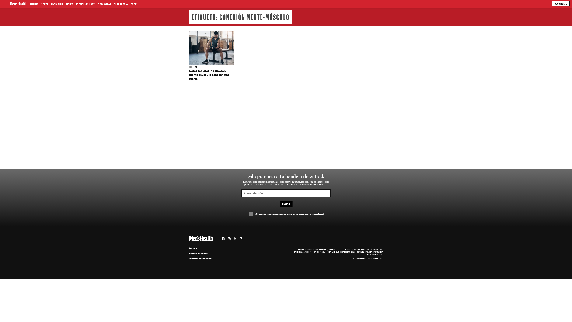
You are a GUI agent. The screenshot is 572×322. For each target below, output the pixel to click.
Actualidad (104, 4)
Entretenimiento (85, 4)
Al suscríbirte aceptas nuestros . (289, 214)
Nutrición (57, 4)
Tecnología (121, 4)
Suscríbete (561, 4)
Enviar (286, 204)
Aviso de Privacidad (198, 253)
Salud (44, 4)
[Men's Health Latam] (18, 4)
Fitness (34, 4)
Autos (134, 4)
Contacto (193, 248)
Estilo (69, 4)
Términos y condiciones (200, 258)
